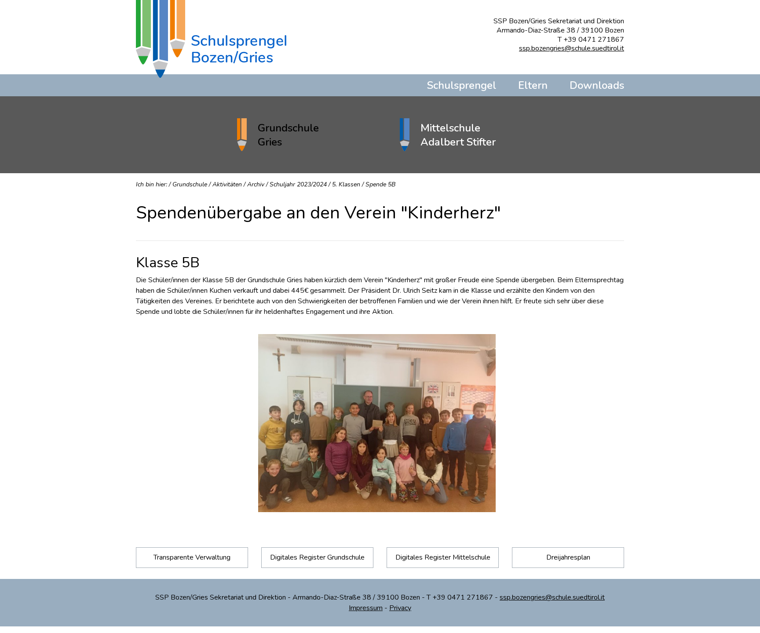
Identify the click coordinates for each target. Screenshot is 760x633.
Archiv (255, 184)
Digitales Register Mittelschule (442, 557)
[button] (298, 134)
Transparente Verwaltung (191, 557)
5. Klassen (346, 184)
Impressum (366, 608)
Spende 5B (380, 184)
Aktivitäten (227, 184)
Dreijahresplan (568, 557)
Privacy (400, 608)
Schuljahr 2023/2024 (298, 184)
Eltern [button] (533, 85)
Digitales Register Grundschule (317, 557)
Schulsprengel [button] (461, 85)
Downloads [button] (597, 85)
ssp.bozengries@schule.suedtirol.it (571, 48)
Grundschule (189, 184)
